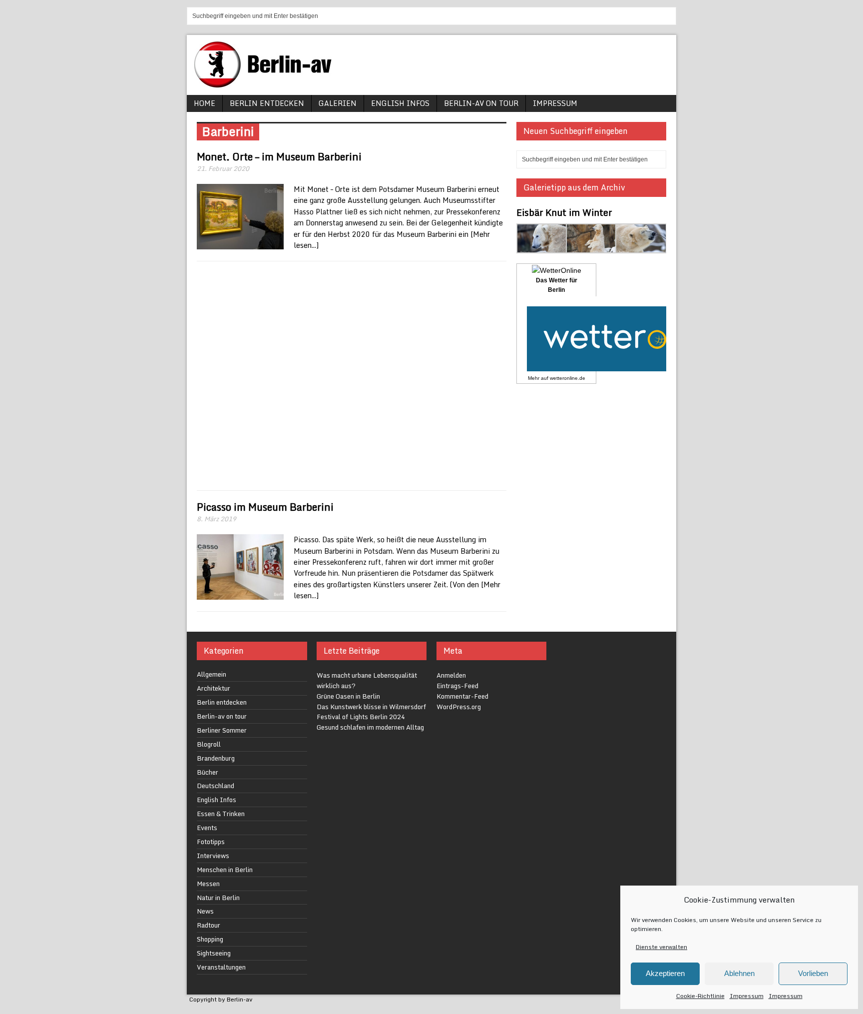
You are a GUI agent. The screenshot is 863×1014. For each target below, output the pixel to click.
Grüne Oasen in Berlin (348, 696)
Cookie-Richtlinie (700, 996)
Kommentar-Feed (462, 696)
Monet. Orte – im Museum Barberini (279, 156)
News (205, 911)
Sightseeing (214, 953)
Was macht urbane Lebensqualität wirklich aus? (367, 680)
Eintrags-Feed (457, 685)
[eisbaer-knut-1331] (591, 247)
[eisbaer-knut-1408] (542, 247)
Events (207, 827)
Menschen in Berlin (225, 869)
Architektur (213, 688)
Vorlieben (813, 973)
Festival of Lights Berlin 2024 (361, 716)
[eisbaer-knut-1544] (641, 247)
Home (204, 103)
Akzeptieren (665, 973)
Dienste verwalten (661, 947)
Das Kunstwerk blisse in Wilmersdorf (371, 706)
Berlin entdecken (267, 103)
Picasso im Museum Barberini (265, 507)
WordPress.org (458, 706)
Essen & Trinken (221, 813)
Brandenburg (216, 758)
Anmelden (451, 675)
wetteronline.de (567, 378)
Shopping (210, 939)
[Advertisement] (351, 375)
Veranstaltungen (221, 967)
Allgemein (211, 674)
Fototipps (211, 841)
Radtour (208, 925)
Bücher (207, 772)
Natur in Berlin (218, 897)
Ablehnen (739, 973)
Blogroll (209, 744)
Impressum (747, 996)
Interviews (213, 855)
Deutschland (215, 785)
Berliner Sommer (222, 730)
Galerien (338, 103)
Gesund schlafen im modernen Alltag (370, 727)
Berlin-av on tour (481, 103)
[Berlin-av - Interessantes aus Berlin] (267, 84)
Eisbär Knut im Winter (564, 212)
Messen (208, 883)
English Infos (400, 103)
